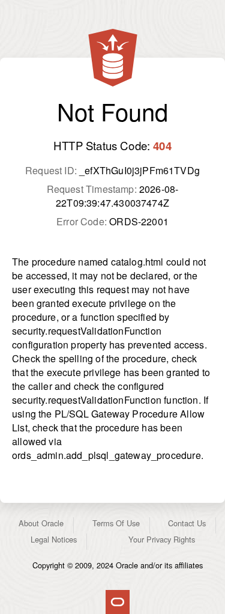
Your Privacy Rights (161, 539)
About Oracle (41, 523)
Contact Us (187, 523)
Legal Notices (54, 539)
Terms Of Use (116, 523)
